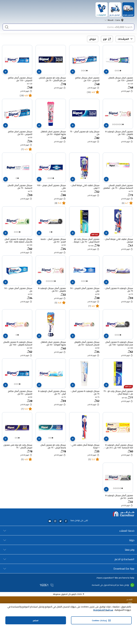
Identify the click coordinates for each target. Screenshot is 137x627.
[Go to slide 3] (117, 70)
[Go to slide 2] (118, 70)
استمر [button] (35, 620)
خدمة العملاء (126, 530)
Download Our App (123, 568)
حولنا (131, 540)
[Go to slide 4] (115, 70)
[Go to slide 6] (114, 124)
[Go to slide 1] (120, 70)
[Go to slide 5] (116, 124)
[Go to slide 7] (113, 124)
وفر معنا (129, 549)
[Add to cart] (106, 71)
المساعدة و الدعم (124, 559)
